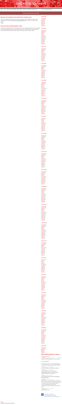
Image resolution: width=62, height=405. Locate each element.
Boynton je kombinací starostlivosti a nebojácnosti (16, 17)
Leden (42, 25)
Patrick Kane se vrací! (45, 356)
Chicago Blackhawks (31, 3)
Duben (42, 22)
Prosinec (43, 30)
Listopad (43, 31)
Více (2, 22)
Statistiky (14, 9)
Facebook (25, 9)
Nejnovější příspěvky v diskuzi (50, 354)
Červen (42, 19)
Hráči (11, 9)
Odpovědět (59, 357)
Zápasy (8, 9)
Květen (42, 20)
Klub (17, 9)
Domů (2, 9)
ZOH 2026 (29, 9)
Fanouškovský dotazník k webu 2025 (31, 13)
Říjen (42, 32)
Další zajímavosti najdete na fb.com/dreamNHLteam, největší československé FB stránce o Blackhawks (51, 395)
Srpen (42, 35)
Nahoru (2, 402)
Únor (42, 24)
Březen (42, 23)
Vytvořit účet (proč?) (48, 9)
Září (42, 34)
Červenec (43, 18)
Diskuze (20, 9)
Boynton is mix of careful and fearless (18, 20)
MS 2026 (33, 9)
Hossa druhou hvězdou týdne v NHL (11, 26)
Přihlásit (42, 9)
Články (5, 9)
